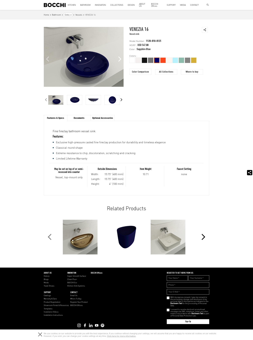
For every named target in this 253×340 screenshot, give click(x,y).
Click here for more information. (121, 336)
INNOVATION (100, 5)
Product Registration (52, 302)
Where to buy (192, 72)
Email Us (73, 296)
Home (46, 15)
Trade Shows (49, 286)
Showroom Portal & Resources (56, 305)
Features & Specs (55, 118)
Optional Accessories (102, 118)
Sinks (67, 15)
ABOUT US (142, 5)
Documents (79, 118)
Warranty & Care (50, 299)
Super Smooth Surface (76, 276)
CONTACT (194, 5)
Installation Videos (51, 312)
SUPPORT (171, 5)
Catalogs (47, 296)
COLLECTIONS (116, 5)
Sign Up (188, 321)
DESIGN (131, 5)
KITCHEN (72, 5)
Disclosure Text (176, 304)
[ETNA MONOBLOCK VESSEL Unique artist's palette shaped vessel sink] (126, 237)
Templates (48, 309)
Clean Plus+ (72, 279)
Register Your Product (79, 302)
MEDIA (183, 5)
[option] (55, 100)
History (46, 276)
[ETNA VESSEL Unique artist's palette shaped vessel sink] (82, 237)
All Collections (166, 72)
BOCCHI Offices (154, 5)
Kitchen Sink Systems (76, 286)
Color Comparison (140, 72)
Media (46, 283)
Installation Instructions (53, 315)
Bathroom (56, 15)
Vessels (78, 15)
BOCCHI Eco (72, 283)
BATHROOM (85, 5)
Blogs (46, 279)
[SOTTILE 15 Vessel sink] (170, 237)
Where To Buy (75, 299)
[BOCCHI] (55, 5)
